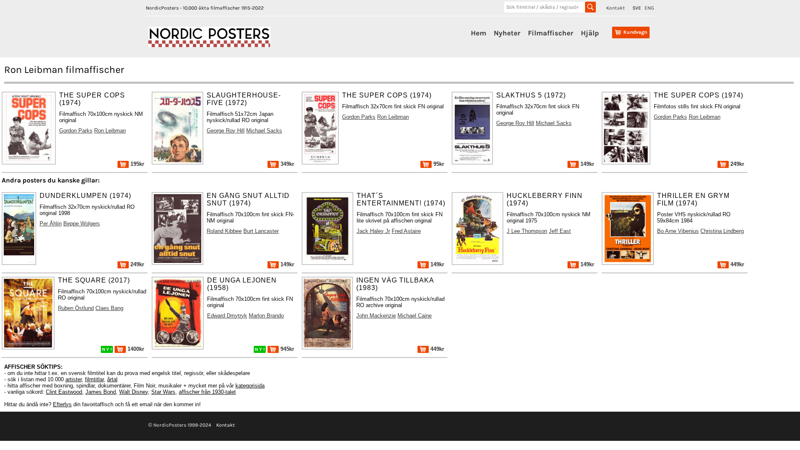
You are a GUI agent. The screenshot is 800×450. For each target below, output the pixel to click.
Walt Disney (133, 392)
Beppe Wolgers (81, 223)
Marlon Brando (266, 315)
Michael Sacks (264, 131)
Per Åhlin (51, 223)
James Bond (100, 392)
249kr (736, 164)
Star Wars (163, 392)
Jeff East (560, 231)
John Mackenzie (376, 315)
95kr (438, 164)
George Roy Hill (226, 131)
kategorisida (250, 385)
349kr (286, 164)
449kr (736, 264)
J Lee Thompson (527, 231)
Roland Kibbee (224, 231)
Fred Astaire (406, 231)
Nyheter (507, 33)
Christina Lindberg (722, 231)
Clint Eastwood (64, 392)
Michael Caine (415, 315)
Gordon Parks (75, 131)
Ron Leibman (110, 131)
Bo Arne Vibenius (678, 231)
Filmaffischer (550, 33)
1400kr (135, 349)
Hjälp (590, 33)
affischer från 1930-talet (207, 392)
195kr (136, 164)
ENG (649, 8)
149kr (586, 164)
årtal (112, 379)
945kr (286, 349)
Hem (478, 33)
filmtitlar (94, 379)
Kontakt (615, 8)
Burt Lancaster (261, 231)
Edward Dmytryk (227, 315)
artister (73, 379)
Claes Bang (109, 308)
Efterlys (62, 404)
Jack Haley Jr (373, 231)
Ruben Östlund (76, 308)
